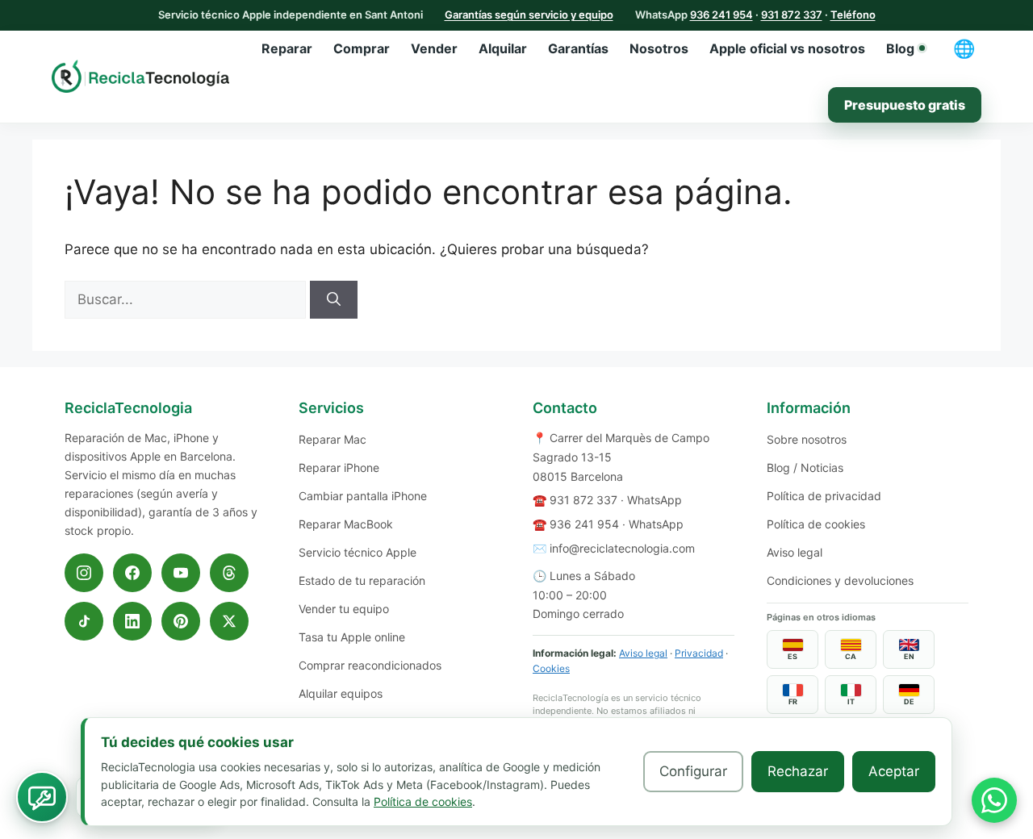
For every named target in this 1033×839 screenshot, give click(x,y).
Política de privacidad (824, 496)
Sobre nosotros (807, 439)
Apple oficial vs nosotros (787, 48)
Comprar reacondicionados (370, 665)
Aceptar (893, 771)
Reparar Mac (332, 439)
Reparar (286, 48)
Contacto (565, 407)
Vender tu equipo (344, 609)
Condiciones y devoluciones (840, 580)
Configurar (693, 771)
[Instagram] (84, 572)
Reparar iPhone (339, 467)
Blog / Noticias (805, 467)
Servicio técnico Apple (357, 552)
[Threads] (229, 572)
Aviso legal (643, 653)
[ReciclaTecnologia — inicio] (140, 76)
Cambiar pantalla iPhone (363, 496)
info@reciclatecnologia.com (622, 548)
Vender (434, 48)
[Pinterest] (180, 621)
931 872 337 (791, 14)
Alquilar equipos (341, 693)
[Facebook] (132, 572)
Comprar (361, 48)
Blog (900, 48)
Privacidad (699, 653)
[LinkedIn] (132, 621)
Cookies (551, 668)
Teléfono (853, 14)
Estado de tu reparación (362, 580)
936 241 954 (721, 14)
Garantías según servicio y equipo (529, 14)
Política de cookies (816, 524)
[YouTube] (180, 572)
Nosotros (658, 48)
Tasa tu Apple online (352, 637)
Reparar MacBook (346, 524)
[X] (229, 621)
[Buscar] (334, 300)
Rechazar (797, 771)
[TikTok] (84, 621)
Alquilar (503, 48)
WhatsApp (654, 500)
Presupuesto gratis (904, 105)
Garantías (578, 48)
